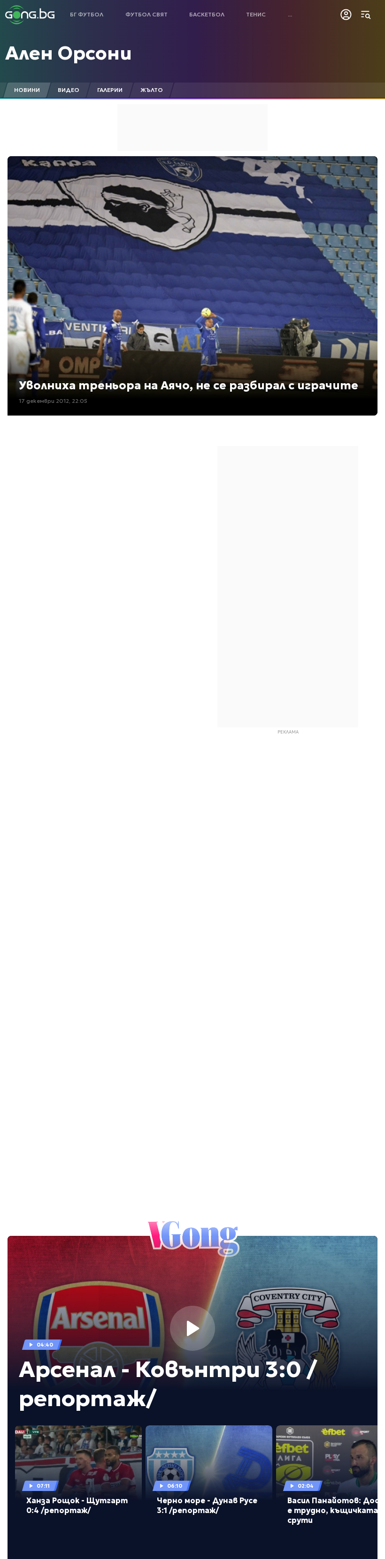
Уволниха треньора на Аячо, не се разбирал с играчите (188, 385)
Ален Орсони (68, 53)
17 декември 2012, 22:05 (53, 400)
